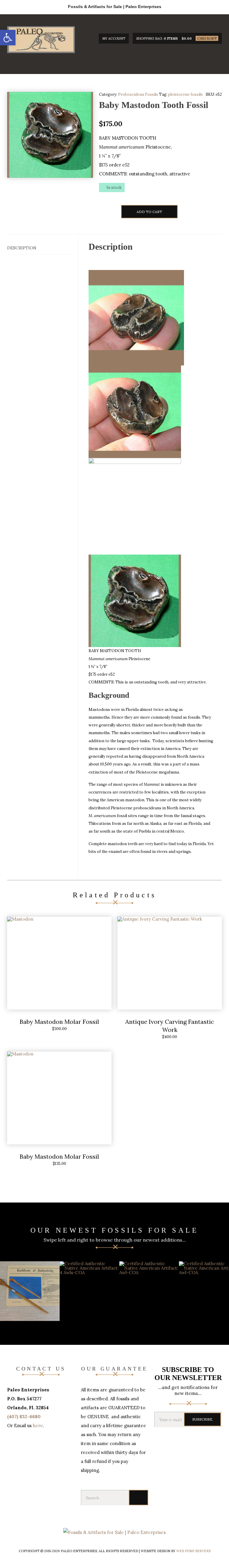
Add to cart (149, 211)
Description (21, 248)
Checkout (207, 38)
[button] (8, 37)
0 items (171, 38)
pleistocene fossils (185, 94)
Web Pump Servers (193, 1551)
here (38, 1425)
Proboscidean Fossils (138, 94)
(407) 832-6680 (24, 1416)
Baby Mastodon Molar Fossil (59, 1021)
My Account (113, 38)
